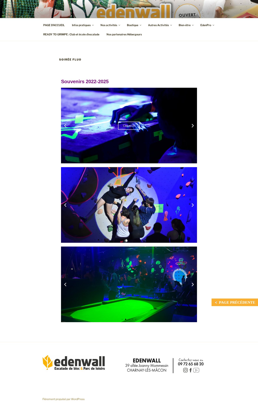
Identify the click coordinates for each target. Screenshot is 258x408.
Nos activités (108, 25)
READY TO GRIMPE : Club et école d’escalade (71, 34)
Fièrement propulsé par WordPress (63, 399)
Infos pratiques (81, 25)
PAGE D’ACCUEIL (54, 25)
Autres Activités (158, 25)
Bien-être (185, 25)
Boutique (132, 25)
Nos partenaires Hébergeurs (124, 34)
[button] (65, 125)
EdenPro (205, 25)
